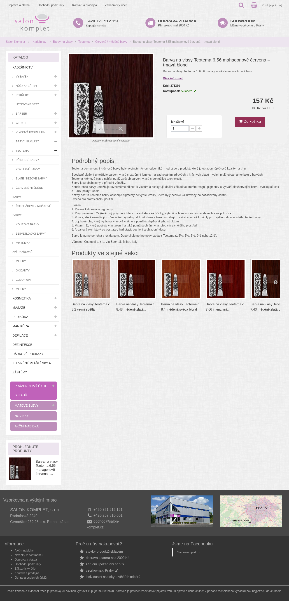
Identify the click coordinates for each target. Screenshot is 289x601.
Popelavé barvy (27, 169)
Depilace (20, 335)
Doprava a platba (18, 5)
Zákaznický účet (116, 5)
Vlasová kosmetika (30, 132)
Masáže (18, 307)
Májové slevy (26, 405)
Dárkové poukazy (27, 354)
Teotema (84, 41)
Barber (21, 113)
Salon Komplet (15, 41)
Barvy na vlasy (63, 41)
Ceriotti (21, 122)
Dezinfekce (22, 344)
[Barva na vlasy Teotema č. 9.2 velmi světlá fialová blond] (92, 279)
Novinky (22, 416)
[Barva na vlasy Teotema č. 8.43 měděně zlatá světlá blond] (136, 279)
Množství (177, 121)
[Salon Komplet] (32, 22)
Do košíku (251, 121)
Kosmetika (21, 298)
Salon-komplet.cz (188, 552)
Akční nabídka (27, 426)
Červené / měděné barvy (111, 41)
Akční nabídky (24, 550)
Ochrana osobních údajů (31, 577)
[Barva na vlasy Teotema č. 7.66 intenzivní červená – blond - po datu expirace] (226, 279)
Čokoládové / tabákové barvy (31, 211)
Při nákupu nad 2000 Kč (177, 23)
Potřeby (22, 95)
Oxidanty (22, 270)
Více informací (173, 78)
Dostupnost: (171, 91)
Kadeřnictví (40, 41)
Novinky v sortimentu (28, 555)
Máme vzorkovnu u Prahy (247, 23)
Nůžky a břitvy (26, 85)
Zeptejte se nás (102, 23)
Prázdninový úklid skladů (31, 390)
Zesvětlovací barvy (30, 233)
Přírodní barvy (27, 159)
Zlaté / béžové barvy (31, 178)
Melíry (20, 261)
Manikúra (20, 326)
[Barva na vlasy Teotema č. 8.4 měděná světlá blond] (181, 279)
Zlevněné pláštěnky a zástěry (31, 367)
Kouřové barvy (27, 224)
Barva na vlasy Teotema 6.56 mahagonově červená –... (47, 468)
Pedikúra (20, 317)
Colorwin (23, 279)
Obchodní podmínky (51, 5)
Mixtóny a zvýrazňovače (23, 247)
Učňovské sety (27, 104)
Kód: (166, 85)
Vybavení (22, 76)
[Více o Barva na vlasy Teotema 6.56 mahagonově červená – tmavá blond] (20, 468)
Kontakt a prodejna (84, 5)
